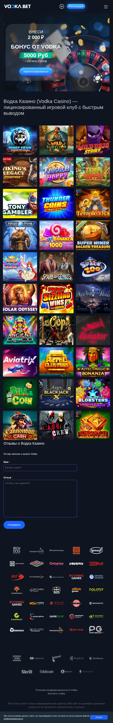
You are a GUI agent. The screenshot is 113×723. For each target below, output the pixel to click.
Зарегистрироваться (36, 71)
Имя (6, 462)
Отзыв (7, 477)
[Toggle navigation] (105, 6)
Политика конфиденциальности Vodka (56, 690)
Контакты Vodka (56, 693)
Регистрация (76, 6)
